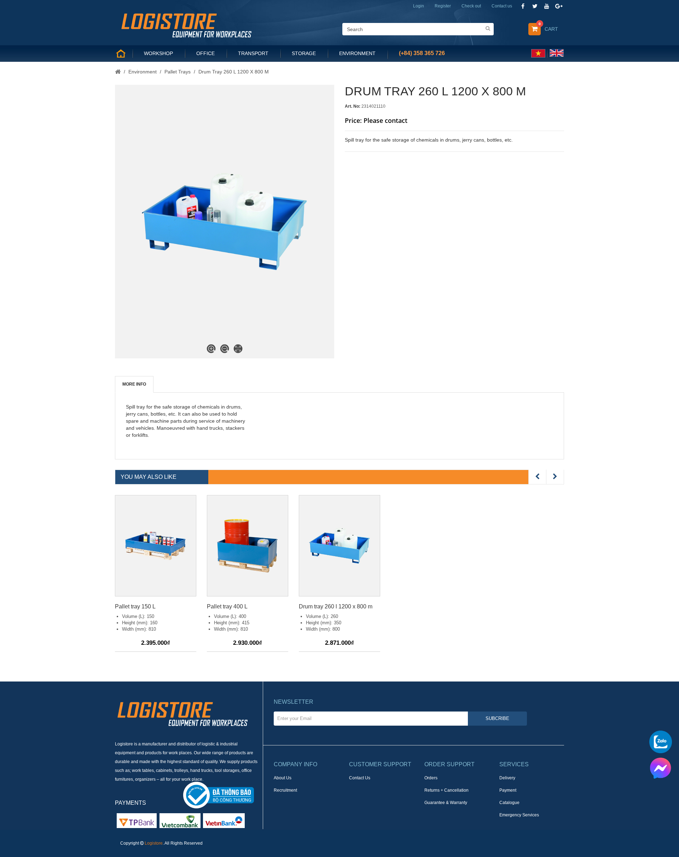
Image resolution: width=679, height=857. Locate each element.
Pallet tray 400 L (227, 606)
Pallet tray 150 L (135, 606)
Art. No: (352, 106)
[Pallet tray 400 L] (247, 545)
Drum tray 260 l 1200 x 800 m (335, 606)
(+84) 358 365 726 (422, 53)
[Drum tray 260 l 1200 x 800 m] (339, 545)
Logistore (154, 843)
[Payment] (180, 820)
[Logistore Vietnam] (186, 25)
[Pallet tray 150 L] (155, 545)
